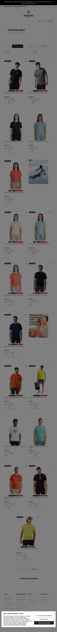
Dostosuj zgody (44, 619)
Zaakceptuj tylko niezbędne (44, 615)
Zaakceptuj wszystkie (44, 623)
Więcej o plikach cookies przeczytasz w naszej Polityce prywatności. (14, 624)
